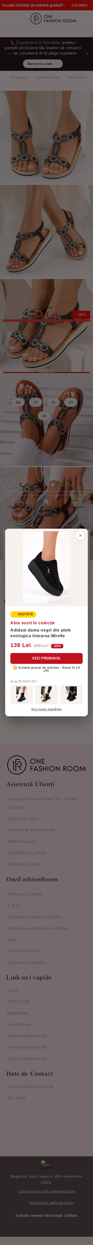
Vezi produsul (46, 658)
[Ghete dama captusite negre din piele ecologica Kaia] (21, 694)
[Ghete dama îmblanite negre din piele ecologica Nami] (46, 694)
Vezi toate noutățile (46, 709)
